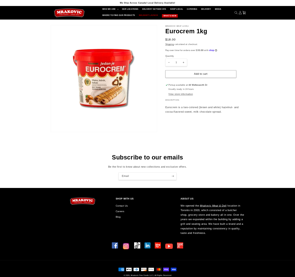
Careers (120, 211)
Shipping (169, 44)
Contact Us (122, 206)
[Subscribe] (172, 176)
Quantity (169, 56)
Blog (118, 217)
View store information (180, 94)
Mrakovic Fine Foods (140, 275)
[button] (110, 9)
